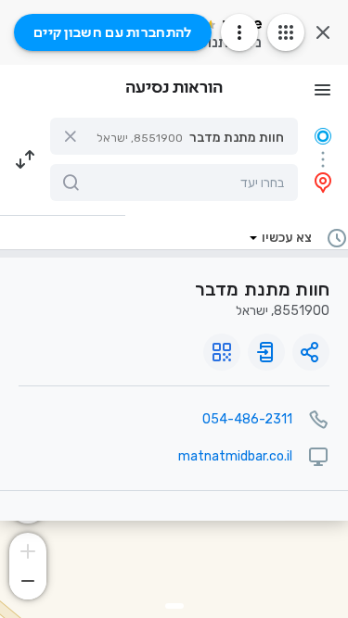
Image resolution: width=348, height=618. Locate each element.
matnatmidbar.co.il (235, 456)
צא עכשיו (287, 238)
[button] (174, 136)
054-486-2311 (247, 419)
